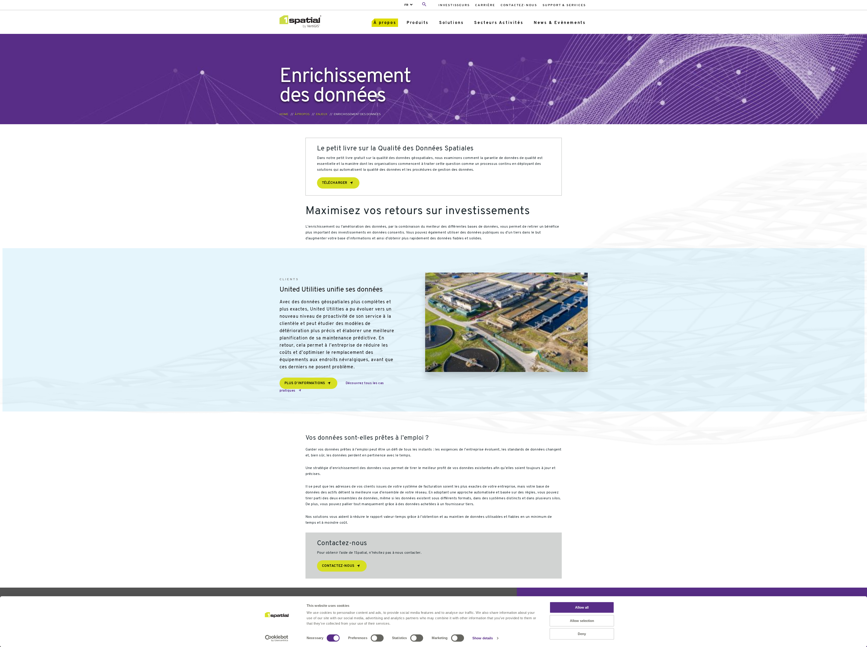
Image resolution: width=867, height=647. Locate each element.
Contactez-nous (519, 5)
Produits (418, 23)
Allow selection (582, 621)
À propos (384, 23)
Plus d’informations (304, 383)
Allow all (582, 607)
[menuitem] (454, 5)
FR (406, 5)
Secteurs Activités (498, 23)
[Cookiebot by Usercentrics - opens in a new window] (276, 638)
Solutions (451, 23)
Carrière (485, 5)
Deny (582, 634)
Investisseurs (454, 5)
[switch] (377, 638)
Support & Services (564, 5)
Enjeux (321, 114)
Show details (482, 638)
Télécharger (334, 183)
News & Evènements (560, 23)
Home (284, 114)
